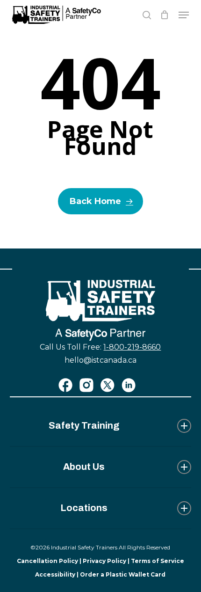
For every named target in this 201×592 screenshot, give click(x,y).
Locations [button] (84, 508)
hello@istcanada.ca (100, 360)
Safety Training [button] (84, 425)
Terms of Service (157, 560)
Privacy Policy (104, 560)
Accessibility (55, 574)
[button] (184, 15)
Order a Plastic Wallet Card (122, 574)
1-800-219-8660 (132, 347)
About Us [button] (84, 466)
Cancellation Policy (47, 560)
